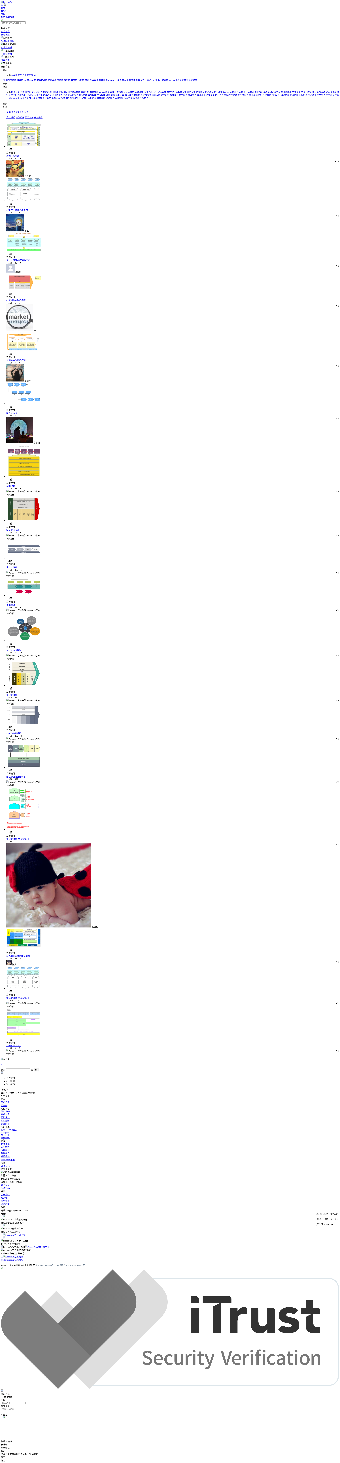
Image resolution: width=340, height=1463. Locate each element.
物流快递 (239, 95)
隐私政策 (5, 1204)
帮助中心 (5, 1153)
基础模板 (10, 605)
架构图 (97, 80)
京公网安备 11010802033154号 (71, 1265)
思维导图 (22, 75)
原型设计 (5, 1117)
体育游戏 (128, 98)
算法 (107, 92)
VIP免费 (20, 112)
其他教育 (101, 95)
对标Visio (5, 1188)
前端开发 (114, 92)
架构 (121, 92)
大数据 (131, 92)
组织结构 (285, 95)
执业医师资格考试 (43, 95)
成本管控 (316, 95)
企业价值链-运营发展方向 (18, 260)
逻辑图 (134, 80)
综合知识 (19, 98)
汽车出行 (165, 95)
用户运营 (238, 92)
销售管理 (325, 95)
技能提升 (257, 95)
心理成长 (65, 98)
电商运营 (247, 92)
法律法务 (210, 95)
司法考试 (298, 92)
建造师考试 (81, 95)
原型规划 (45, 92)
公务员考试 (319, 92)
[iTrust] (170, 1388)
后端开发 (139, 92)
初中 (108, 95)
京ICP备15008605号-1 (46, 1265)
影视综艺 (110, 98)
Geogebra (5, 1133)
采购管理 (294, 95)
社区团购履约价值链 (16, 300)
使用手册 (5, 1156)
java (125, 92)
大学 (117, 95)
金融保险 (156, 95)
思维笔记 (31, 75)
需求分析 (85, 92)
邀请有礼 (5, 1166)
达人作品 (38, 117)
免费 (13, 112)
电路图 (81, 80)
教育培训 (174, 95)
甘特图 (20, 80)
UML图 (32, 80)
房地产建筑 (220, 95)
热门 (13, 117)
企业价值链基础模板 (16, 777)
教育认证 (5, 1185)
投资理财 (37, 98)
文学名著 (46, 98)
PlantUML (5, 1137)
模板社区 (5, 11)
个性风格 (83, 98)
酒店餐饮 (147, 95)
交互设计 (35, 92)
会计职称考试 (58, 95)
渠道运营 (162, 92)
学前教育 (92, 95)
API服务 (5, 1121)
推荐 (3, 8)
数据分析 (171, 92)
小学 (122, 95)
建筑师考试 (70, 95)
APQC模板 (11, 486)
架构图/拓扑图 (7, 41)
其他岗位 (138, 95)
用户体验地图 (74, 92)
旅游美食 (137, 98)
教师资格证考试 (259, 92)
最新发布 (29, 117)
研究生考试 (308, 92)
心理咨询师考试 (275, 92)
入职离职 (266, 95)
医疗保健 (230, 95)
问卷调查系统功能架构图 (18, 956)
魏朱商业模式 (144, 80)
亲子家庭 (56, 98)
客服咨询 (129, 95)
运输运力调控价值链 (16, 360)
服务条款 (5, 1201)
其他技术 (94, 92)
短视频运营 (201, 92)
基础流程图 (11, 80)
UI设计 (14, 92)
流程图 (14, 75)
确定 (36, 1070)
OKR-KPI (275, 95)
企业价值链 (11, 567)
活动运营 (211, 92)
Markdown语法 (8, 1160)
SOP (310, 95)
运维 (146, 92)
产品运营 (229, 92)
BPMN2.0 (112, 80)
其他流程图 (191, 80)
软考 (328, 92)
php (103, 92)
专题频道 (5, 1150)
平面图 (74, 80)
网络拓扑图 (42, 80)
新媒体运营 (181, 92)
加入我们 (5, 1198)
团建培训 (248, 95)
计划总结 (10, 98)
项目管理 (54, 92)
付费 (26, 112)
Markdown (5, 1111)
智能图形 (5, 1124)
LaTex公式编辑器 (9, 1130)
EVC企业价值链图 (177, 80)
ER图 (26, 80)
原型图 (104, 80)
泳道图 (67, 80)
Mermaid (5, 1135)
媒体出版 (201, 95)
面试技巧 (334, 95)
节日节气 (146, 98)
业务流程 (63, 92)
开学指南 (5, 60)
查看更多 (5, 31)
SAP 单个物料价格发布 (17, 210)
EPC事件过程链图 (159, 80)
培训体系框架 (12, 156)
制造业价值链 (12, 530)
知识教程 (5, 1147)
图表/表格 (89, 80)
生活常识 (119, 98)
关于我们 (5, 1195)
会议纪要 (303, 95)
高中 (112, 95)
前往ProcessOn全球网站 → (13, 1260)
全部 (3, 80)
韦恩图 (120, 80)
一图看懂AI (6, 54)
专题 (3, 14)
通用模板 (101, 98)
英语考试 (334, 92)
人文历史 (28, 98)
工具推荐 (220, 92)
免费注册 (10, 17)
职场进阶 (74, 98)
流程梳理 (5, 35)
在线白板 (5, 1114)
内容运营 (191, 92)
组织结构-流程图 (55, 80)
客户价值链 (11, 413)
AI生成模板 (6, 47)
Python (152, 92)
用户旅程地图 (24, 92)
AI (2, 5)
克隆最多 (20, 117)
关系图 (127, 80)
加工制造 (183, 95)
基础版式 (92, 98)
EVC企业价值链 (13, 733)
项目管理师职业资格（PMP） (20, 95)
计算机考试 (288, 92)
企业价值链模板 (13, 650)
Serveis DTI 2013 (13, 1045)
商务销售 (192, 95)
